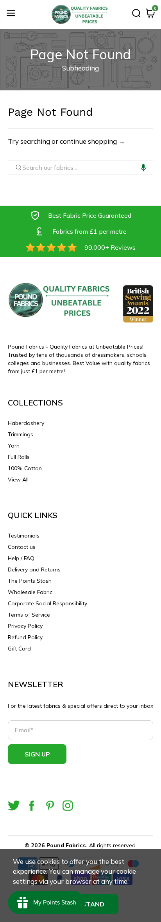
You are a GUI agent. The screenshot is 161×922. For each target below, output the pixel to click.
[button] (143, 167)
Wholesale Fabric (30, 592)
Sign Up (37, 754)
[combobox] (80, 167)
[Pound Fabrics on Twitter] (14, 806)
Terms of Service (29, 614)
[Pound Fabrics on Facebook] (32, 806)
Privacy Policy (25, 625)
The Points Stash (30, 580)
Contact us (22, 546)
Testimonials (23, 535)
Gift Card (19, 648)
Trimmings (20, 434)
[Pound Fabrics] (80, 14)
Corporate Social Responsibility (47, 603)
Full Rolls (19, 456)
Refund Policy (25, 637)
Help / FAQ (21, 558)
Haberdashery (26, 423)
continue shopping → (92, 141)
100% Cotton (25, 468)
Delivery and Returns (34, 569)
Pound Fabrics (66, 845)
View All (18, 479)
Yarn (14, 445)
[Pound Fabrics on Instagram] (68, 806)
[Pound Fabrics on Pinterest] (50, 806)
